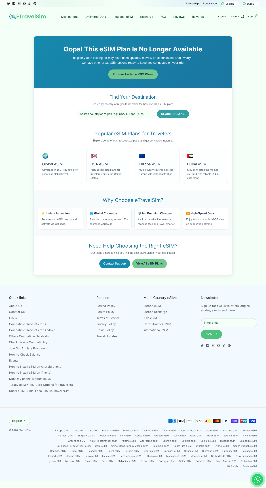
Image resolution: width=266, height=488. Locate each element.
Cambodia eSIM (248, 440)
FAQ (163, 16)
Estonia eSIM (230, 435)
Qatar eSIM (185, 461)
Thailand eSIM (150, 430)
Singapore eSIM (87, 435)
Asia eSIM (150, 318)
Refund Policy (105, 306)
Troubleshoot (210, 3)
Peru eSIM (107, 461)
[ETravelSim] (28, 17)
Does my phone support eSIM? (30, 379)
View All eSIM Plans (149, 263)
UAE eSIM (232, 466)
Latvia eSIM (108, 456)
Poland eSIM (148, 461)
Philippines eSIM (127, 461)
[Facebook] (13, 3)
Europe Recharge (155, 312)
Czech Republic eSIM (245, 445)
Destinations (69, 16)
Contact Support (114, 263)
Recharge (146, 16)
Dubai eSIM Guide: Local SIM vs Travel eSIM (39, 391)
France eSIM (250, 430)
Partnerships (193, 3)
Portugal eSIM (167, 461)
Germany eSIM (171, 450)
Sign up (211, 334)
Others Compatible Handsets (29, 336)
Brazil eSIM (213, 435)
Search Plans (173, 114)
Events (13, 360)
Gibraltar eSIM (210, 450)
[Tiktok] (29, 3)
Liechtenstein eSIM (130, 456)
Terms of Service (108, 318)
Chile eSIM (101, 445)
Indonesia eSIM (110, 430)
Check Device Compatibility (28, 342)
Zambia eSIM (250, 466)
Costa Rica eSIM (183, 445)
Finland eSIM (249, 435)
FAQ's (13, 318)
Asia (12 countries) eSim (103, 440)
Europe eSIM (152, 306)
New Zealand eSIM (246, 456)
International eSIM (155, 330)
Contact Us (17, 312)
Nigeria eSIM (54, 461)
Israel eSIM (196, 435)
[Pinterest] (34, 3)
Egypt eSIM (114, 450)
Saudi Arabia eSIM (226, 461)
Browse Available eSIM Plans (133, 74)
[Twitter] (8, 3)
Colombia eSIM (161, 445)
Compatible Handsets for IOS (29, 324)
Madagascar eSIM (176, 456)
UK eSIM (78, 430)
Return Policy (105, 312)
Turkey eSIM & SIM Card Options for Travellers (41, 384)
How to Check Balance (24, 354)
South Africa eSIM (190, 430)
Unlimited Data (96, 16)
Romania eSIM (204, 461)
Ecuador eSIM (95, 450)
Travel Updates (106, 336)
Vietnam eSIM (65, 435)
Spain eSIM (179, 435)
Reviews (179, 16)
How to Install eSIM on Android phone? (36, 366)
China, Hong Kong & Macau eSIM (129, 445)
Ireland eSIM (55, 456)
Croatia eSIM (203, 445)
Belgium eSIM (208, 440)
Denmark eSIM (58, 450)
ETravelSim (24, 430)
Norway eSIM (72, 461)
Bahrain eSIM (170, 440)
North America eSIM (157, 324)
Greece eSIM (161, 435)
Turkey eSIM (169, 430)
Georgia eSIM (151, 450)
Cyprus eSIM (222, 445)
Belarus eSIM (189, 440)
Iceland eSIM (250, 450)
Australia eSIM (230, 430)
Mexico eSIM (130, 430)
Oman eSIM (91, 461)
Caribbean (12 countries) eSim (74, 445)
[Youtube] (24, 3)
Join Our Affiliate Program (27, 348)
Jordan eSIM (73, 456)
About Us (15, 306)
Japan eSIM (211, 430)
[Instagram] (19, 3)
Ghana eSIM (191, 450)
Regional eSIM (123, 16)
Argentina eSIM (77, 440)
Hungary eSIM (230, 450)
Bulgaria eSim (227, 440)
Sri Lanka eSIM (248, 461)
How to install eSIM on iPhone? (30, 372)
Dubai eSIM (77, 450)
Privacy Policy (106, 324)
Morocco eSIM (199, 456)
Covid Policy (105, 330)
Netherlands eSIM (221, 456)
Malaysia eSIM (108, 435)
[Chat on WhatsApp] (257, 479)
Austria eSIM (129, 440)
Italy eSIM (125, 435)
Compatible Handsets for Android (32, 330)
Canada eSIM (142, 435)
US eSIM (92, 430)
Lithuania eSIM (153, 456)
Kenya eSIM (91, 456)
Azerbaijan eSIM (149, 440)
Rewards (198, 16)
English (17, 420)
